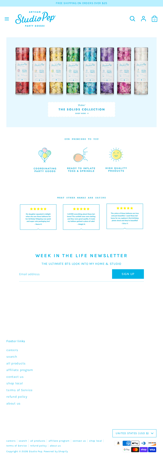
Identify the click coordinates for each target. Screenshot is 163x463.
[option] (81, 82)
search (11, 356)
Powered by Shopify (56, 451)
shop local (14, 383)
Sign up (128, 274)
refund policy (16, 397)
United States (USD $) (132, 433)
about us (13, 403)
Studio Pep (35, 451)
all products (16, 363)
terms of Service (19, 390)
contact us (15, 377)
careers (12, 350)
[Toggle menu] (7, 18)
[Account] (143, 17)
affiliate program (19, 370)
